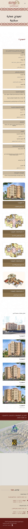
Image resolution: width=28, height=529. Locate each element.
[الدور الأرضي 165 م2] (14, 225)
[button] (14, 468)
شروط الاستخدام (13, 523)
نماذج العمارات (22, 338)
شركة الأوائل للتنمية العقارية (14, 434)
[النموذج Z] (14, 195)
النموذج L (22, 405)
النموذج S (22, 336)
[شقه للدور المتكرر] (14, 284)
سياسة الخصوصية (6, 523)
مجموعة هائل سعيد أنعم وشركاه (11, 447)
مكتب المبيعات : (23, 505)
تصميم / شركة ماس (7, 525)
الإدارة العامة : (23, 494)
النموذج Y (22, 382)
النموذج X (22, 359)
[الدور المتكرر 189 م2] (14, 254)
